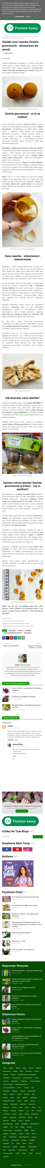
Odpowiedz (10, 740)
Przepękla (28, 630)
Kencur (27, 1107)
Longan (14, 1114)
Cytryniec (6, 1081)
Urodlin (17, 1153)
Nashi (17, 1124)
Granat (5, 1094)
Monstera (6, 1120)
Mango (5, 1117)
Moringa (13, 1120)
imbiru (21, 415)
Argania (31, 1068)
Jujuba (26, 1101)
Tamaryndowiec (32, 1147)
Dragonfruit (24, 1081)
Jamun (19, 1101)
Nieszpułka (24, 1124)
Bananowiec (6, 1071)
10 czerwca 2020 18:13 (13, 728)
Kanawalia (23, 1104)
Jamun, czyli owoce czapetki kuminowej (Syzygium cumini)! (25, 1046)
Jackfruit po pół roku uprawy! (21, 933)
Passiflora (13, 1133)
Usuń (16, 740)
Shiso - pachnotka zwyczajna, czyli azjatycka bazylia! (26, 1005)
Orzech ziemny (7, 1130)
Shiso (30, 1143)
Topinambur (11, 1150)
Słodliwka (22, 1147)
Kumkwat (13, 1110)
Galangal (14, 1091)
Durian (19, 1087)
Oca (11, 1127)
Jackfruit (24, 1097)
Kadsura (32, 1101)
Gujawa (19, 1094)
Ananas (18, 1068)
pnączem (18, 162)
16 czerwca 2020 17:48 (19, 746)
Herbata (5, 1097)
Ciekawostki (12, 630)
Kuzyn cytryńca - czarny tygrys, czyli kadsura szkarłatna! (26, 689)
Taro (4, 1150)
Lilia (33, 1110)
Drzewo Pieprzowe (35, 1081)
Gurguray (26, 1094)
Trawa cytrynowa (22, 1150)
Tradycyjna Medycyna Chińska (12, 633)
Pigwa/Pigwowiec (24, 1137)
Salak (18, 1143)
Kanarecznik (14, 1104)
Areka (24, 1068)
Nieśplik (5, 1127)
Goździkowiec (32, 1091)
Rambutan (6, 1143)
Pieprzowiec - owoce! (18, 941)
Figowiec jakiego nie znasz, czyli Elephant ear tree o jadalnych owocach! (26, 1037)
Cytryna (37, 1078)
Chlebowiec (6, 1078)
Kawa (20, 1107)
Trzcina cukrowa (8, 1153)
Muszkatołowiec (8, 1124)
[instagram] (27, 849)
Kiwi (39, 1107)
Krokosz (5, 1110)
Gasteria (22, 1091)
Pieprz (5, 1137)
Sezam (24, 1143)
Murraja (27, 1120)
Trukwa (32, 1150)
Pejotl (27, 1133)
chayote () (31, 134)
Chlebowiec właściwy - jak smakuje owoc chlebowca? (25, 915)
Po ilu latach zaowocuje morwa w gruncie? (25, 897)
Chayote (13, 1074)
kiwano (27, 131)
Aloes (4, 1068)
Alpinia (11, 1068)
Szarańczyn (6, 1147)
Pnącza (20, 630)
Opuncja (29, 1127)
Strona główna (6, 36)
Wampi (24, 1153)
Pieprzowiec (12, 1137)
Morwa (20, 1120)
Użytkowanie (15, 36)
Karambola (32, 1104)
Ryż (13, 1143)
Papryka (5, 1133)
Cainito (36, 1071)
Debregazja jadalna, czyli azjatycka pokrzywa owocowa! (26, 706)
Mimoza (30, 1117)
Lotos (20, 1114)
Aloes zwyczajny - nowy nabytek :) (23, 949)
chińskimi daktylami (8, 417)
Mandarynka (34, 1114)
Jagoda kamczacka (9, 1101)
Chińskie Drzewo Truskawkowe (27, 1074)
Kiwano (34, 1107)
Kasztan (14, 1107)
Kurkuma (21, 1110)
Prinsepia (24, 1140)
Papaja (26, 1130)
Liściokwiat (6, 1114)
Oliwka (22, 1127)
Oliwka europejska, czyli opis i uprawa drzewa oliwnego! (26, 1020)
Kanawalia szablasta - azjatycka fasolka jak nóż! (27, 971)
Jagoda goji (33, 1097)
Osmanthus (18, 1130)
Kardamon (6, 1107)
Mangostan (13, 1117)
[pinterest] (17, 849)
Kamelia (5, 1104)
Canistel (5, 1074)
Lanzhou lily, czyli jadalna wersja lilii (23, 697)
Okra (16, 1127)
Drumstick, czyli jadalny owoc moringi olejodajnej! (24, 997)
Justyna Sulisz (8, 53)
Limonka (38, 1110)
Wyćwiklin (6, 1156)
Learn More (19, 16)
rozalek (10, 726)
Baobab (15, 1071)
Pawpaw (21, 1133)
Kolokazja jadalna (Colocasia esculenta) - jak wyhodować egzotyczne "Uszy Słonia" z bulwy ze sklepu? (27, 924)
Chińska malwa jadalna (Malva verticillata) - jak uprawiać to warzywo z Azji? (27, 980)
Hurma (12, 1097)
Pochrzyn (6, 1140)
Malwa (27, 1114)
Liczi (27, 1110)
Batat (21, 1071)
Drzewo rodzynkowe (9, 1087)
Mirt (36, 1117)
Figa (32, 1087)
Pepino (34, 1133)
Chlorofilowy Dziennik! (27, 1165)
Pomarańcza (15, 1140)
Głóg (33, 1094)
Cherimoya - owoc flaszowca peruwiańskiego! (26, 1053)
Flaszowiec (6, 1091)
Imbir (18, 1097)
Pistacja (34, 1137)
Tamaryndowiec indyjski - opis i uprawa (25, 905)
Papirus (33, 1130)
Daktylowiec (14, 1081)
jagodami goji (28, 415)
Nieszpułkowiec (34, 1124)
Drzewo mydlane (8, 1084)
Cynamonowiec (27, 1078)
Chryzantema (16, 1078)
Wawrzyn (38, 1153)
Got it (28, 16)
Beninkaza (29, 1071)
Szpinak (15, 1147)
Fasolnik (26, 1087)
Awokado (38, 1068)
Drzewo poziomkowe (21, 1084)
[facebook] (7, 849)
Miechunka (22, 1117)
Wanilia (31, 1153)
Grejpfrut (12, 1094)
